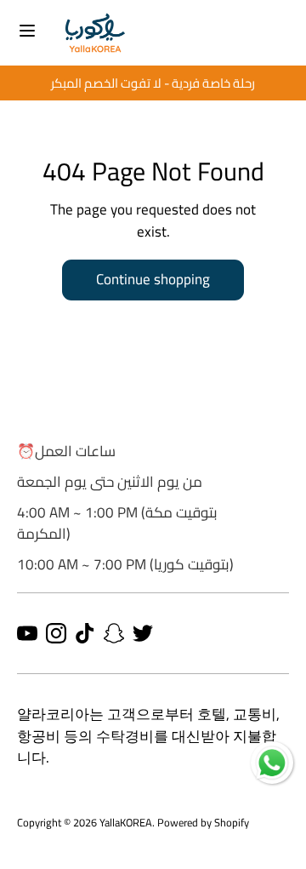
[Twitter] (143, 633)
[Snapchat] (114, 633)
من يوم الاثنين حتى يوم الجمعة (109, 481)
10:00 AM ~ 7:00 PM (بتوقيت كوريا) (125, 564)
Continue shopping (153, 279)
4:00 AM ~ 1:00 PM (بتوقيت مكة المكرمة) (117, 523)
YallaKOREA (125, 822)
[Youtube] (27, 633)
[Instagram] (56, 633)
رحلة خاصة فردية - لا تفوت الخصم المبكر (128, 82)
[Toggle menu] (27, 33)
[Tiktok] (85, 633)
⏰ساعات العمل (66, 451)
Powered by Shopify (203, 822)
